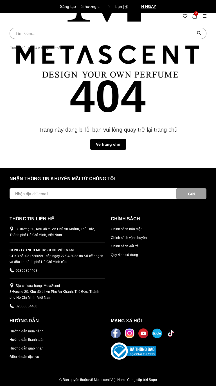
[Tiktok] (171, 333)
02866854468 (26, 271)
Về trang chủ (108, 144)
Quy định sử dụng (124, 255)
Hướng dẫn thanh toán (27, 340)
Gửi (191, 194)
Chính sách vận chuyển (129, 238)
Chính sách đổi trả (125, 246)
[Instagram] (130, 333)
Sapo (153, 380)
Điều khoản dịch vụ (24, 357)
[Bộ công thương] (133, 350)
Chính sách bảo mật (126, 229)
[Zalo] (157, 333)
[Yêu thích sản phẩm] (185, 15)
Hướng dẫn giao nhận (27, 348)
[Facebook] (116, 333)
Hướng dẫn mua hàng (27, 331)
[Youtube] (143, 333)
